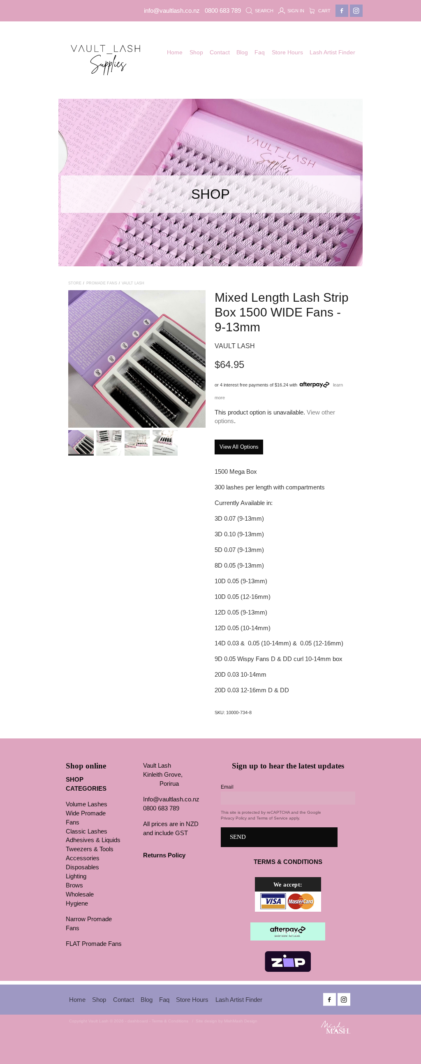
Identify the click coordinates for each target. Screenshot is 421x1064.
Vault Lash (133, 283)
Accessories (82, 858)
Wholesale (80, 894)
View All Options (239, 447)
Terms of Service (272, 818)
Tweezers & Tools (89, 849)
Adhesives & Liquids (93, 840)
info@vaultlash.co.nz (172, 10)
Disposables (82, 867)
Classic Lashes (86, 831)
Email (227, 787)
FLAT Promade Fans (94, 944)
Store (74, 283)
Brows (74, 885)
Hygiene (77, 903)
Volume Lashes (86, 804)
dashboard (137, 1021)
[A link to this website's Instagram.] (356, 11)
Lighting (76, 876)
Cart (324, 10)
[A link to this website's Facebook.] (341, 11)
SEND (238, 837)
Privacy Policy (234, 818)
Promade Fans (101, 283)
